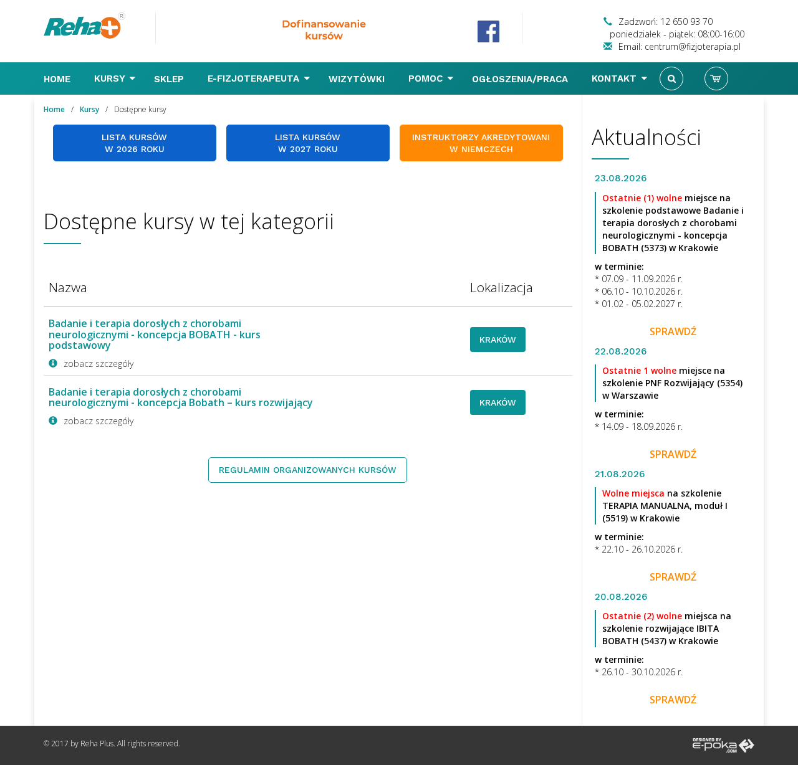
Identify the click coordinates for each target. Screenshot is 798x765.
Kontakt (616, 78)
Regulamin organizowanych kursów (308, 470)
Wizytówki (358, 79)
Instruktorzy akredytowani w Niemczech (481, 143)
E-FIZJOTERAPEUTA (255, 78)
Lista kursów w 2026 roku (134, 143)
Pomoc (427, 78)
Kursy (111, 78)
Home (59, 79)
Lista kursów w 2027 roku (307, 143)
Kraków (497, 339)
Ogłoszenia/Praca (521, 79)
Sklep (170, 79)
